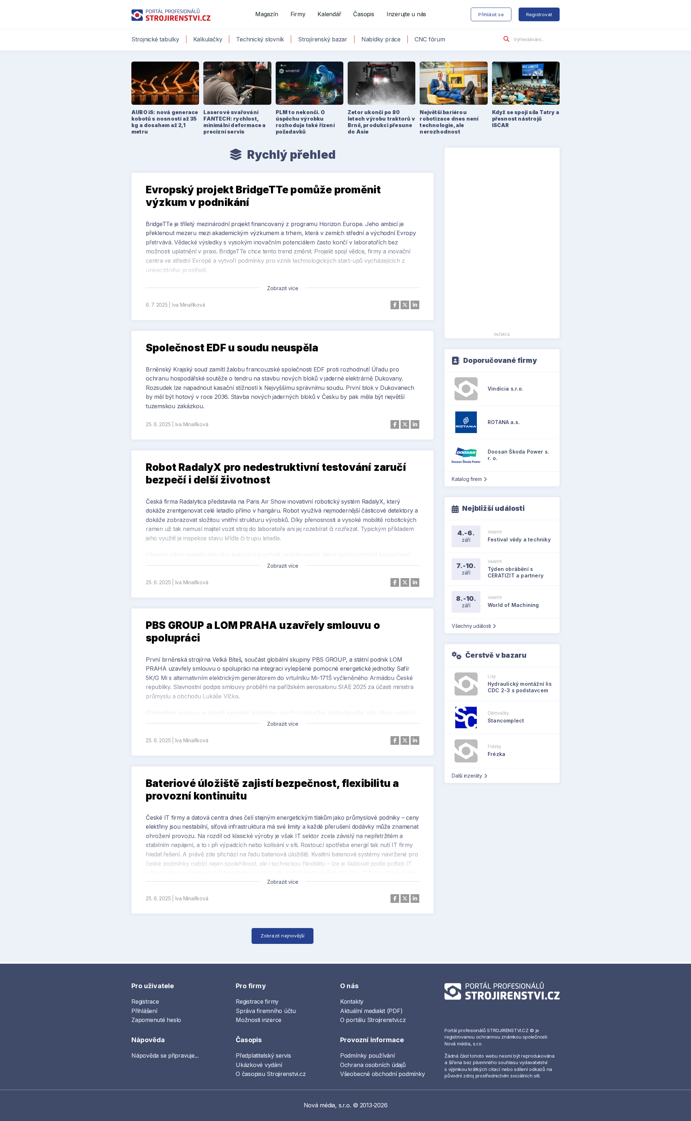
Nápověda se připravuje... (165, 1055)
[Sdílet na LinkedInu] (415, 305)
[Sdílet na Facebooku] (394, 305)
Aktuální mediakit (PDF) (371, 1010)
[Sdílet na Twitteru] (405, 305)
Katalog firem (467, 479)
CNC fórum (430, 39)
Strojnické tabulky (155, 39)
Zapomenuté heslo (156, 1019)
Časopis (363, 14)
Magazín (266, 14)
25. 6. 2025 (158, 424)
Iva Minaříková (188, 305)
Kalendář (329, 14)
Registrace (145, 1001)
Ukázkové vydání (259, 1064)
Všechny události (471, 626)
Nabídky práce (381, 39)
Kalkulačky (207, 39)
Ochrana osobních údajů (373, 1064)
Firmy (298, 14)
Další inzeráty (467, 776)
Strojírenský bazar (322, 39)
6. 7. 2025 (157, 305)
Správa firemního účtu (266, 1010)
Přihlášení (144, 1010)
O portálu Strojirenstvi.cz (373, 1019)
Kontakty (351, 1001)
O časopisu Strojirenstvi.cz (271, 1073)
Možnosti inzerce (258, 1019)
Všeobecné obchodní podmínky (382, 1073)
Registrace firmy (257, 1001)
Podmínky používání (367, 1055)
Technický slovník (260, 39)
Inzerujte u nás (406, 14)
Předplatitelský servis (263, 1055)
